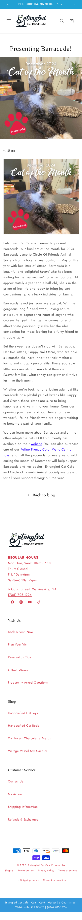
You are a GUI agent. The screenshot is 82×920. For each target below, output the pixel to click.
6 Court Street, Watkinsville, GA (32, 589)
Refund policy (26, 870)
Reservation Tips (19, 657)
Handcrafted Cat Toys (23, 713)
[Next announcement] (74, 4)
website (36, 443)
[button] (9, 21)
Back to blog (44, 495)
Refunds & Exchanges (23, 819)
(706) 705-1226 (20, 594)
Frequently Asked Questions (28, 682)
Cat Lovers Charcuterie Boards (29, 738)
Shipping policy (29, 880)
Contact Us (15, 781)
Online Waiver (18, 670)
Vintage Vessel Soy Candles (28, 751)
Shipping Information (23, 807)
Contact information (54, 880)
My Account (16, 794)
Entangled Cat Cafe (39, 865)
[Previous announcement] (7, 4)
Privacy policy (46, 870)
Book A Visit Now (20, 632)
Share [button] (11, 151)
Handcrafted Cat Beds (23, 725)
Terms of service (67, 870)
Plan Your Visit (18, 644)
